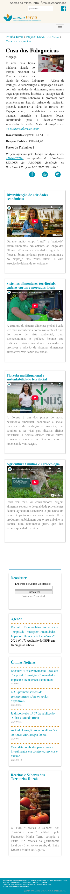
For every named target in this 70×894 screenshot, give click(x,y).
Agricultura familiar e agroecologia (33, 463)
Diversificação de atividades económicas (27, 196)
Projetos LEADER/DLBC (42, 36)
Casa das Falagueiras (18, 41)
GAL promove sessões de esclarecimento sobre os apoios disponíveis (30, 696)
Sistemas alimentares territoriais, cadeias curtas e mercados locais (31, 285)
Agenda (16, 618)
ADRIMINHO (14, 158)
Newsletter (19, 577)
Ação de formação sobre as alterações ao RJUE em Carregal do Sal (34, 732)
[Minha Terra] (14, 36)
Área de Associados (53, 2)
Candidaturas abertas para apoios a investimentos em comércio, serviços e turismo (34, 751)
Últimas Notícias (23, 662)
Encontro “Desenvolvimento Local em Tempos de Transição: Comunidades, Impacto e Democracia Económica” (34, 631)
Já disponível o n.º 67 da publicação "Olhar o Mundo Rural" (33, 715)
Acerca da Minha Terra (24, 2)
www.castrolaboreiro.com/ (22, 128)
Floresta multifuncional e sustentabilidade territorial (27, 377)
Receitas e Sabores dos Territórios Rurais (28, 776)
